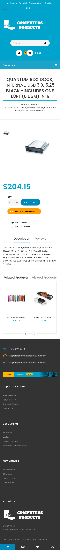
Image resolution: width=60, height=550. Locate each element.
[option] (37, 147)
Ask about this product (26, 211)
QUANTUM (34, 104)
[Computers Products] (30, 30)
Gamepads (8, 482)
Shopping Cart (35, 3)
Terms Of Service (11, 404)
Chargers (7, 474)
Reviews (40, 239)
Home (24, 104)
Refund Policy (9, 399)
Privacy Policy (9, 395)
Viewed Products (44, 278)
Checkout (49, 3)
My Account (12, 3)
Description (22, 239)
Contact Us (8, 408)
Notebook (7, 432)
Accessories (9, 469)
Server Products (10, 441)
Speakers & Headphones (15, 445)
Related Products (16, 278)
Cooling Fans (9, 478)
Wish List (23, 3)
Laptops (6, 437)
